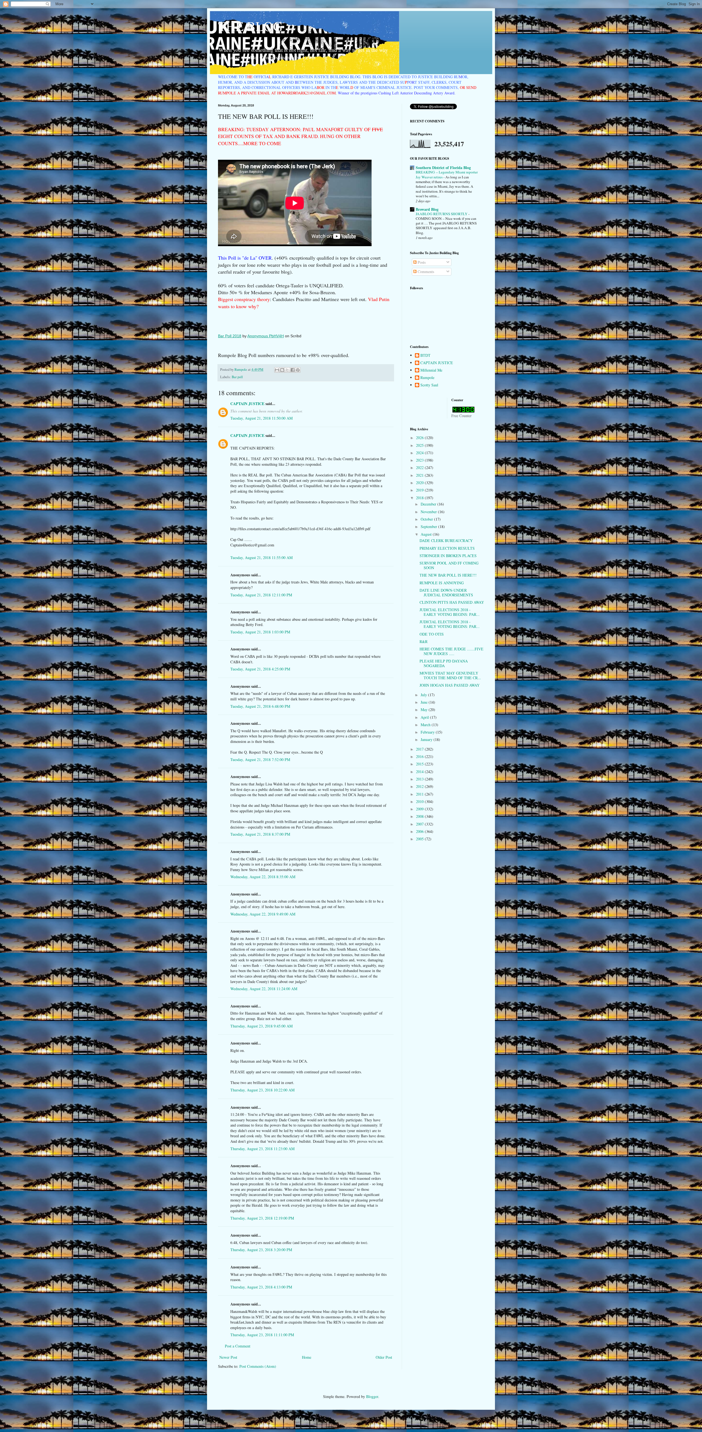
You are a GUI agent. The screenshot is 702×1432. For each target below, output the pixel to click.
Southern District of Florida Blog (443, 167)
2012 (420, 786)
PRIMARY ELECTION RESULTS (447, 548)
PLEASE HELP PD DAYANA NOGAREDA (444, 663)
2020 (420, 482)
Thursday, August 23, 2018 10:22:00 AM (262, 1090)
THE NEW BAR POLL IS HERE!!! (448, 575)
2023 (420, 460)
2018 (420, 497)
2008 (420, 816)
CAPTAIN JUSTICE (247, 403)
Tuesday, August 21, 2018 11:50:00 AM (261, 418)
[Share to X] (287, 370)
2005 (420, 838)
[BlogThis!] (282, 370)
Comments (425, 271)
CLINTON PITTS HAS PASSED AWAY (452, 602)
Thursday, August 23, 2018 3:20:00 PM (261, 1249)
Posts (421, 262)
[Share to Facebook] (292, 370)
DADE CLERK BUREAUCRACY (446, 540)
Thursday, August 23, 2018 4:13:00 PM (261, 1287)
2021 (420, 475)
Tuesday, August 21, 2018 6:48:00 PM (260, 706)
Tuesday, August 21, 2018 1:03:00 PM (260, 631)
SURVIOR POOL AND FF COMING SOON (449, 565)
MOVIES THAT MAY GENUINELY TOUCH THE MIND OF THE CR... (450, 675)
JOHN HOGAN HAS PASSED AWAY (450, 685)
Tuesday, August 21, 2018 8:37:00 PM (260, 834)
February (428, 732)
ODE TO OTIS (432, 634)
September (429, 526)
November (429, 511)
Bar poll (237, 377)
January (427, 739)
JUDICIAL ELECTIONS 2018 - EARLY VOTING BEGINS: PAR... (450, 612)
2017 (420, 749)
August (427, 534)
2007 (420, 824)
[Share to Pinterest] (298, 370)
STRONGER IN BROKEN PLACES (448, 555)
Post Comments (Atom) (257, 1366)
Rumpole (427, 377)
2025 (420, 445)
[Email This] (277, 370)
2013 (420, 779)
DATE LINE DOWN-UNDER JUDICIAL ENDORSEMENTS (446, 592)
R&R (424, 641)
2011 (420, 794)
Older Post (384, 1357)
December (429, 504)
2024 (420, 452)
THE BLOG (250, 26)
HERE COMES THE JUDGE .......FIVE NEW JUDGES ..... (451, 651)
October (427, 519)
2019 (420, 490)
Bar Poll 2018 (229, 336)
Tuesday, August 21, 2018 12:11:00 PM (261, 594)
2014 (420, 771)
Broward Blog (427, 209)
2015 (420, 763)
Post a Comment (237, 1346)
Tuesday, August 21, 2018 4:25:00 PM (260, 669)
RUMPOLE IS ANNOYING (442, 582)
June (425, 702)
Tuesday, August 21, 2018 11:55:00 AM (261, 557)
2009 (420, 809)
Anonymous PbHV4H (265, 336)
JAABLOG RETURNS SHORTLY (442, 213)
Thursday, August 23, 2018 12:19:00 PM (262, 1218)
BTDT (425, 355)
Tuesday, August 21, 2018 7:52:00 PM (260, 759)
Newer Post (228, 1357)
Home (306, 1357)
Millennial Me (431, 370)
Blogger (372, 1396)
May (425, 709)
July (424, 694)
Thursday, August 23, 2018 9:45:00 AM (261, 1026)
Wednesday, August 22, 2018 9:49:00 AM (262, 914)
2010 (420, 801)
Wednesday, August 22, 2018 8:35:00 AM (262, 876)
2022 (420, 467)
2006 (420, 831)
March (426, 724)
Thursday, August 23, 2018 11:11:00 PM (262, 1334)
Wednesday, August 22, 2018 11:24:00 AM (263, 988)
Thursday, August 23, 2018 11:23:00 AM (262, 1148)
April (425, 717)
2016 (420, 756)
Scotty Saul (429, 385)
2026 (420, 437)
